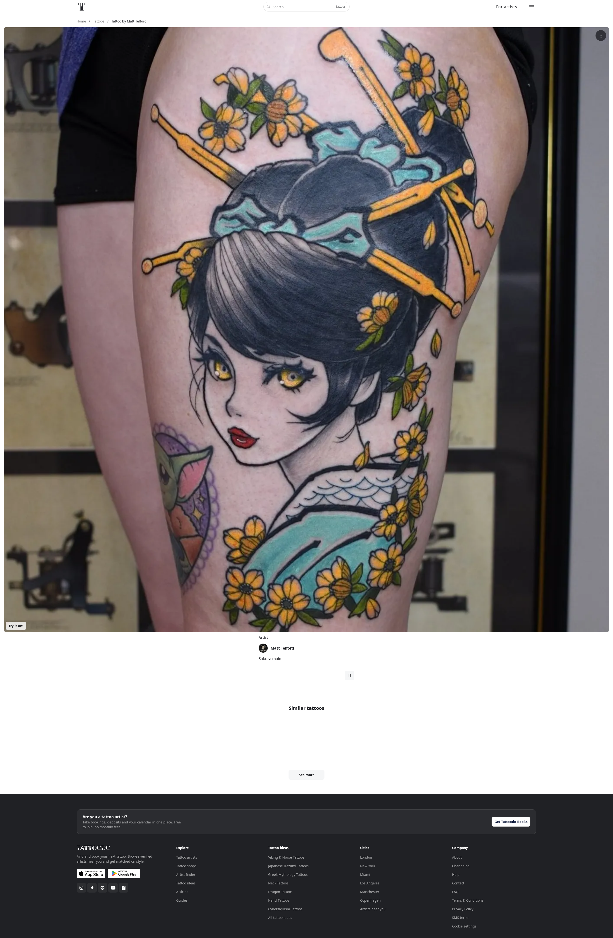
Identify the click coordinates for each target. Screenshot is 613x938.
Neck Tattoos (278, 883)
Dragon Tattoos (280, 891)
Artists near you (373, 909)
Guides (181, 900)
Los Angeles (369, 883)
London (366, 857)
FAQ (455, 891)
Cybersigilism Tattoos (285, 909)
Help (456, 874)
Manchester (369, 891)
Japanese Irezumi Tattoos (288, 866)
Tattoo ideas (186, 883)
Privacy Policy (462, 909)
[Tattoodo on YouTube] (113, 888)
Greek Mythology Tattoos (288, 874)
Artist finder (185, 874)
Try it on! (16, 625)
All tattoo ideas (280, 917)
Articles (182, 891)
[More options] (601, 35)
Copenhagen (370, 900)
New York (367, 866)
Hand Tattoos (278, 900)
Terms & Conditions (467, 900)
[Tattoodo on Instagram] (81, 888)
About (457, 857)
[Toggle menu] (531, 6)
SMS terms (460, 917)
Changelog (461, 866)
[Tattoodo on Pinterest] (102, 888)
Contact (458, 883)
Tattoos (341, 7)
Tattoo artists (186, 857)
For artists (506, 6)
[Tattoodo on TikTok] (92, 888)
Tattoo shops (186, 866)
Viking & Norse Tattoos (286, 857)
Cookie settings (464, 926)
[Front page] (82, 6)
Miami (365, 874)
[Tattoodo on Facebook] (123, 888)
